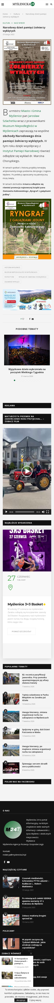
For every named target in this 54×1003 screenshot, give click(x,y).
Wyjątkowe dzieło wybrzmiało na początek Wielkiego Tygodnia (27, 371)
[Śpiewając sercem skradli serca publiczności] (11, 768)
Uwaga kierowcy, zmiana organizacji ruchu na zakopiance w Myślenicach (35, 715)
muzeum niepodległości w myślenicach (21, 272)
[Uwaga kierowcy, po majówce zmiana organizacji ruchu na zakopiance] (11, 750)
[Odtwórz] (6, 511)
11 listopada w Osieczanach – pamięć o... (21, 961)
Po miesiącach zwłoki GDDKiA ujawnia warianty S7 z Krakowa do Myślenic (36, 901)
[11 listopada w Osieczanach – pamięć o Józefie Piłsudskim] (7, 961)
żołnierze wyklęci (12, 282)
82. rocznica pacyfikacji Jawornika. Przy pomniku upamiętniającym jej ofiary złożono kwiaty (35, 678)
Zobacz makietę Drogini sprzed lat (34, 917)
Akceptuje (20, 1000)
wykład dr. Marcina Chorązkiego (32, 277)
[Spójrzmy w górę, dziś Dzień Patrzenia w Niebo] (11, 733)
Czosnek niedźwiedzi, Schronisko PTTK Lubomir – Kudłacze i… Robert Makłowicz (35, 882)
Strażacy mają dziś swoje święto (34, 978)
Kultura (17, 14)
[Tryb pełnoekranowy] (47, 511)
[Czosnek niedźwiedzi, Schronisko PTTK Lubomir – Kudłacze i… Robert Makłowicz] (11, 882)
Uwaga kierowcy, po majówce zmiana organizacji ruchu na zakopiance (36, 749)
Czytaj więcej (35, 1000)
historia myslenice (12, 267)
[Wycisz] (43, 511)
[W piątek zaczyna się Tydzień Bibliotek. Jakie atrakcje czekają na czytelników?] (11, 943)
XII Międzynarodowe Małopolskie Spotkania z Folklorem (26, 608)
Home (5, 14)
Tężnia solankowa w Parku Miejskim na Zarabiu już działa (35, 697)
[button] (27, 471)
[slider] (24, 512)
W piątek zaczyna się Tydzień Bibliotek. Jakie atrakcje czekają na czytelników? (34, 943)
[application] (27, 471)
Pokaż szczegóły (21, 643)
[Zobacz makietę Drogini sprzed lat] (11, 919)
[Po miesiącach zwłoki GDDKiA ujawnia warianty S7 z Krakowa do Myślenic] (11, 902)
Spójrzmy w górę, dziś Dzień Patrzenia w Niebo (36, 731)
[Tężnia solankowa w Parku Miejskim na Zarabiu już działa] (11, 699)
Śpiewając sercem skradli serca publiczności (34, 765)
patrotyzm (9, 277)
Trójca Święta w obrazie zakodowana (21, 975)
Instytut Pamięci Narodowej (21, 151)
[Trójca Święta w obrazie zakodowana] (7, 975)
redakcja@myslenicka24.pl (14, 854)
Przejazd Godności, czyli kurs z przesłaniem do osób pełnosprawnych (36, 962)
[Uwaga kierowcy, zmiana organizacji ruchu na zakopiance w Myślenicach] (11, 716)
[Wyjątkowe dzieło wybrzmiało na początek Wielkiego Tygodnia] (27, 350)
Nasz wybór (19, 23)
